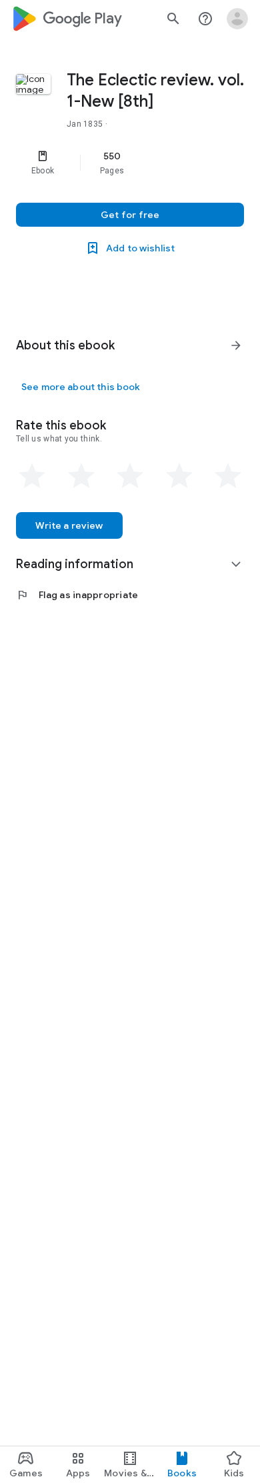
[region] (130, 162)
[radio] (32, 476)
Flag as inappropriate (77, 594)
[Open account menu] (237, 19)
